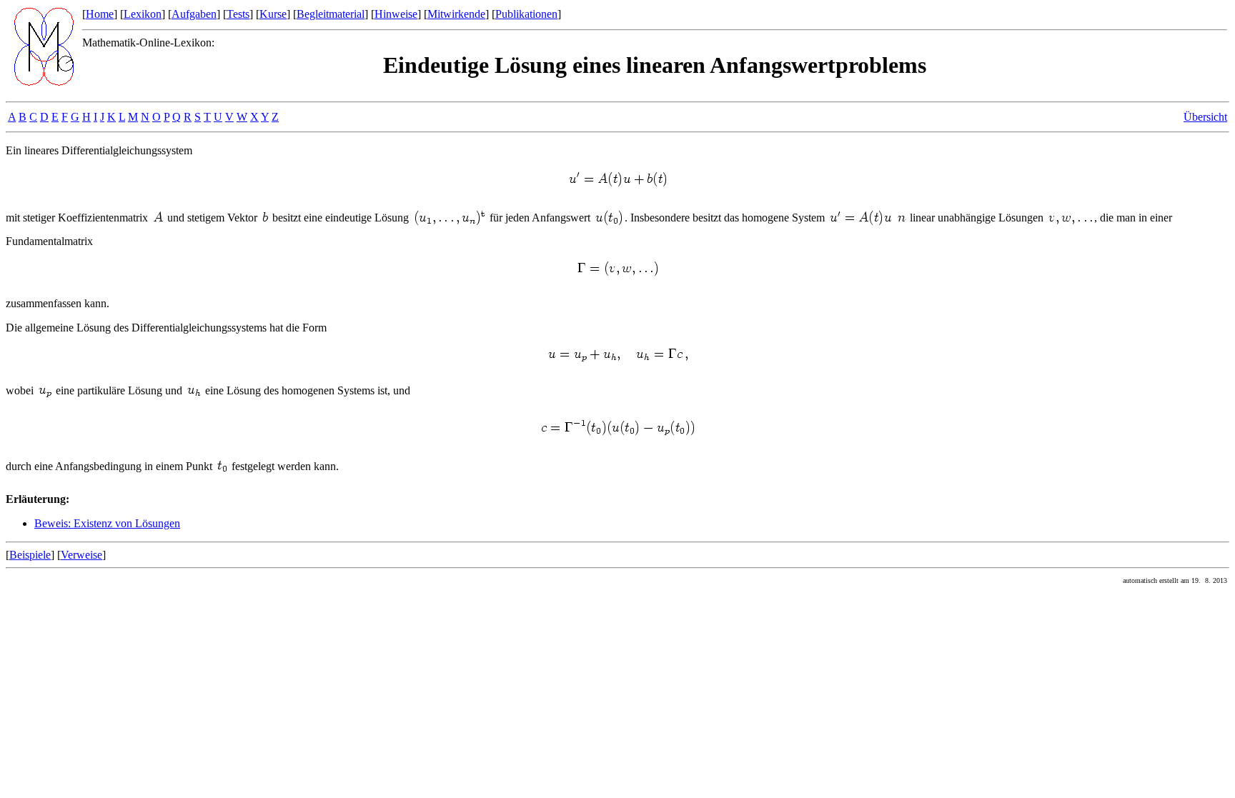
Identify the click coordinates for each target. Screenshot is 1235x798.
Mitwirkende (456, 14)
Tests (238, 14)
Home (100, 14)
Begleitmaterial (330, 14)
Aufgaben (194, 14)
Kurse (273, 14)
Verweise (81, 555)
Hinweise (396, 14)
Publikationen (526, 14)
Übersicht (1205, 117)
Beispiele (30, 555)
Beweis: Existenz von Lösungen (107, 523)
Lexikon (143, 14)
